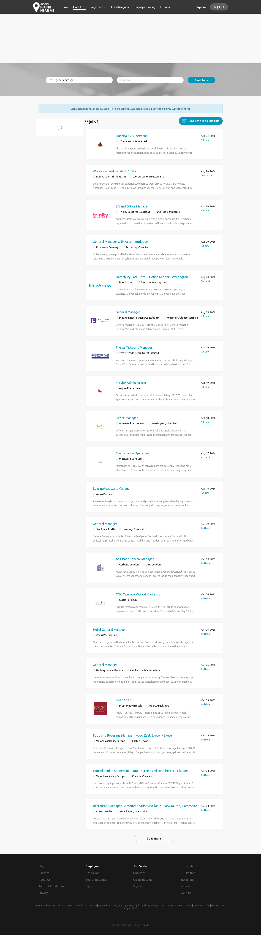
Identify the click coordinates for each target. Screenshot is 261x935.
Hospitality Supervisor (131, 136)
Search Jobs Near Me (86, 905)
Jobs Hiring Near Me (138, 925)
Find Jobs (201, 80)
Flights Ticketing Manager (134, 347)
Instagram (187, 879)
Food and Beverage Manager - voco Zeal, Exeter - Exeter (133, 735)
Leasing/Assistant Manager (112, 488)
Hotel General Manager (109, 629)
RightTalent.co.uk (107, 905)
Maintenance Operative (132, 453)
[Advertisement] (131, 38)
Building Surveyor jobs (153, 905)
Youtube (186, 893)
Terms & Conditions (51, 886)
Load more (154, 838)
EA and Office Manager (132, 206)
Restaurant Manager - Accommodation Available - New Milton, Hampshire (145, 806)
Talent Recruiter (201, 905)
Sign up (219, 7)
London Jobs (217, 905)
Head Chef (123, 700)
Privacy (43, 893)
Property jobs (130, 908)
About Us (45, 879)
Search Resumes (96, 879)
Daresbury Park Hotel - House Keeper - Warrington (152, 277)
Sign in (201, 7)
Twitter (190, 872)
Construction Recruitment (179, 905)
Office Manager (127, 418)
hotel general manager (58, 130)
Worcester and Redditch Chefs (114, 171)
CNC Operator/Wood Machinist (138, 594)
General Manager (128, 312)
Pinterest (186, 886)
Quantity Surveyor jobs (129, 905)
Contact (44, 872)
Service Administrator (131, 382)
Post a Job (92, 872)
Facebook (192, 866)
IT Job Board (67, 905)
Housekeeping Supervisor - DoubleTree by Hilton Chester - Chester (140, 770)
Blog (41, 866)
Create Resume (142, 879)
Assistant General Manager (135, 559)
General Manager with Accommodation (120, 241)
